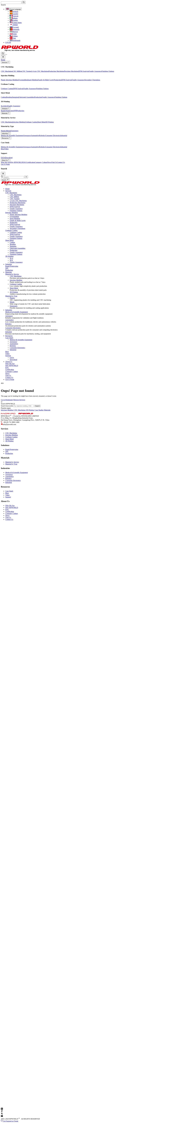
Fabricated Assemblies (26, 97)
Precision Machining (71, 71)
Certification (30, 162)
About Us (8, 362)
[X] (95, 1114)
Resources (8, 336)
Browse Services (19, 400)
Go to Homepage (7, 400)
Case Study (9, 338)
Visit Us (54, 162)
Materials (8, 272)
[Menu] (6, 54)
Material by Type (11, 296)
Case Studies (39, 410)
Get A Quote (5, 164)
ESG (24, 162)
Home (3, 60)
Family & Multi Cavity (46, 80)
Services (8, 191)
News (49, 162)
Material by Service (12, 274)
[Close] (3, 57)
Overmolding (23, 80)
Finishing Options (108, 71)
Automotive (35, 135)
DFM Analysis (83, 71)
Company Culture (41, 162)
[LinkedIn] (95, 1109)
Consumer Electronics (53, 135)
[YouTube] (95, 1116)
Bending (9, 97)
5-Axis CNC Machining (40, 71)
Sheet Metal (41, 122)
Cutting (3, 97)
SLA (2, 106)
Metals (8, 131)
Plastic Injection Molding (9, 80)
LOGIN (8, 42)
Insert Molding (33, 80)
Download (8, 158)
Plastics (3, 131)
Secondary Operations (92, 80)
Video (6, 149)
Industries (8, 310)
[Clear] (26, 177)
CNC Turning (27, 71)
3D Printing (50, 122)
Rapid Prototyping (7, 111)
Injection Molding (19, 122)
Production (57, 80)
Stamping (15, 97)
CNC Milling (17, 71)
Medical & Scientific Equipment (12, 135)
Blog (2, 149)
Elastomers (14, 131)
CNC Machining (7, 71)
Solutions (8, 264)
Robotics (42, 135)
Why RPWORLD (16, 162)
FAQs (3, 158)
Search (37, 406)
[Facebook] (95, 1111)
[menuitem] (14, 11)
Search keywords (7, 406)
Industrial (64, 135)
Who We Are (5, 162)
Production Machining (56, 71)
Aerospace (27, 135)
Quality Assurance (95, 71)
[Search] (24, 2)
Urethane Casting (7, 89)
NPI (15, 111)
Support (8, 356)
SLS (5, 106)
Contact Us (61, 162)
